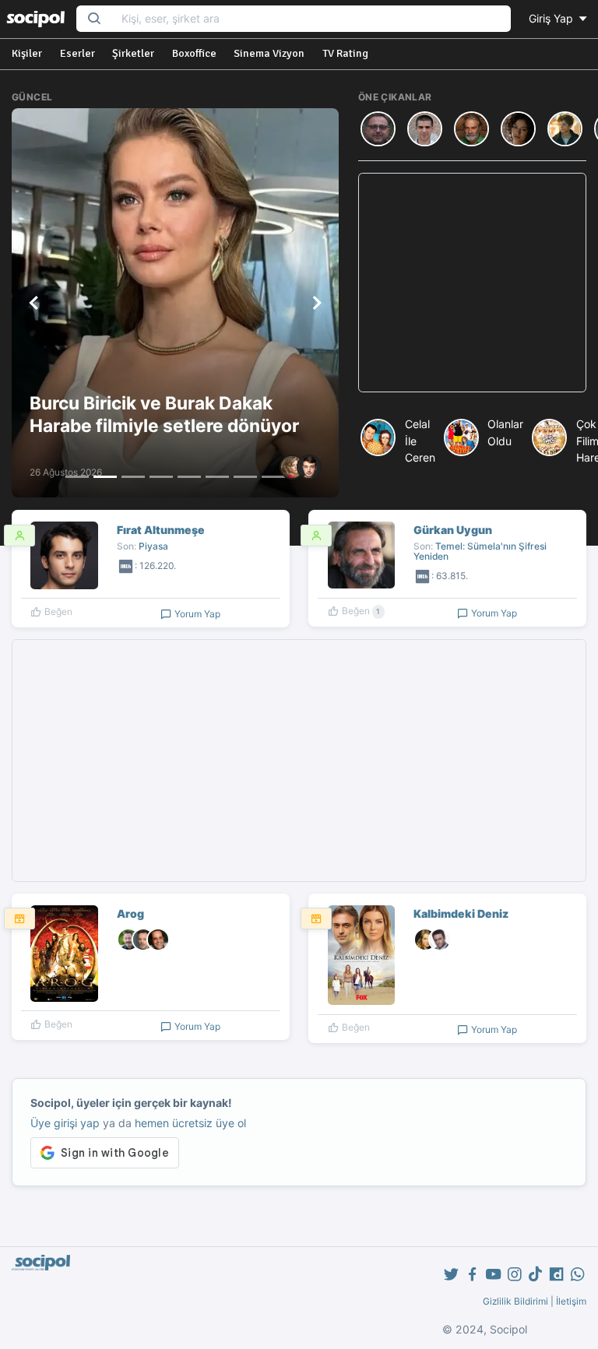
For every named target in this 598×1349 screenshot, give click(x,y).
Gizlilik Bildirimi (515, 1301)
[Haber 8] (273, 477)
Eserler (77, 53)
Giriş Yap (552, 18)
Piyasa (153, 546)
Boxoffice (194, 53)
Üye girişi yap (65, 1122)
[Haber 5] (189, 477)
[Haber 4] (161, 477)
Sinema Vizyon (269, 53)
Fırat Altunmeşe (161, 529)
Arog (130, 913)
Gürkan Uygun (452, 529)
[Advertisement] (472, 282)
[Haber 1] (77, 477)
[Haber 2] (105, 477)
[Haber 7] (245, 477)
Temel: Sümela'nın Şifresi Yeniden (480, 551)
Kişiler (27, 53)
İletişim (571, 1301)
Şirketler (133, 53)
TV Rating (345, 53)
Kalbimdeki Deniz (460, 913)
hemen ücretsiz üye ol (190, 1122)
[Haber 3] (133, 477)
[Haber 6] (217, 477)
